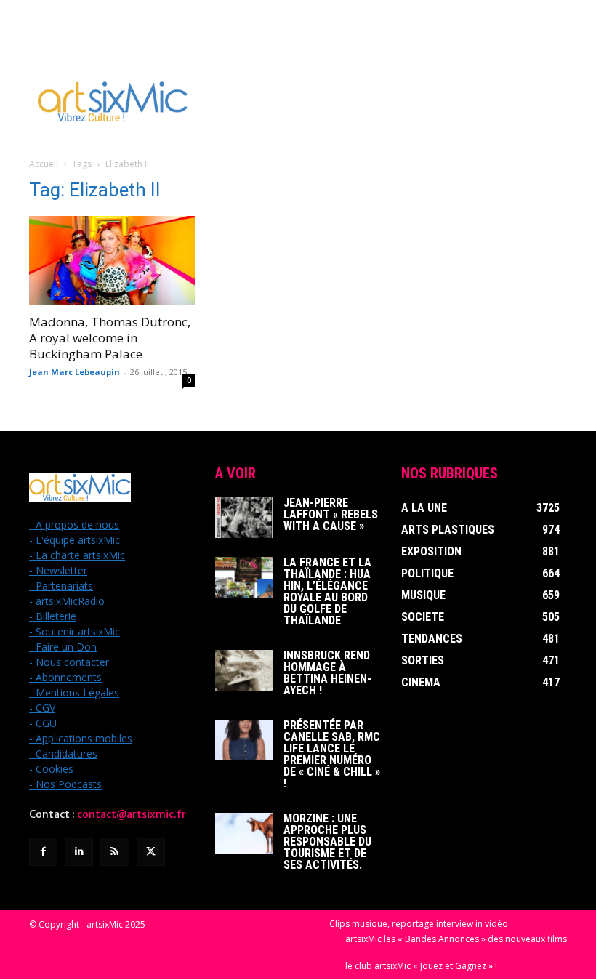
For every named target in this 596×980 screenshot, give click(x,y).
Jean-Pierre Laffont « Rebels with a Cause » (330, 514)
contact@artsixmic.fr (131, 814)
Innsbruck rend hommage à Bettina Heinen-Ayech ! (327, 672)
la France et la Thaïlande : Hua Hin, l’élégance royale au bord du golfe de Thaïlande (327, 591)
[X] (151, 852)
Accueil (43, 164)
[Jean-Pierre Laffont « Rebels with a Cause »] (244, 517)
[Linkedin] (79, 852)
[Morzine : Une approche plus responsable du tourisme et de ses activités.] (244, 833)
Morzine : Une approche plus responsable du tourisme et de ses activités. (327, 841)
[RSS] (114, 852)
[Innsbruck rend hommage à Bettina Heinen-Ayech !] (244, 670)
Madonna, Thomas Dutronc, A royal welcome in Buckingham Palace (109, 337)
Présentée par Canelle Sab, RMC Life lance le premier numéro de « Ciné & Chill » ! (331, 754)
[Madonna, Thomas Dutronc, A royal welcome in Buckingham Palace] (112, 260)
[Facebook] (43, 852)
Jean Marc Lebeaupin (74, 371)
